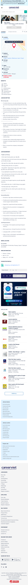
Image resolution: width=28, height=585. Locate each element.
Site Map (3, 487)
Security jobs (5, 407)
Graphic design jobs (7, 458)
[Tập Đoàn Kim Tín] (4, 346)
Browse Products (5, 502)
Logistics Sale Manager (14, 344)
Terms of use (4, 518)
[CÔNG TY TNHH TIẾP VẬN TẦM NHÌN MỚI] (4, 377)
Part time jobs (6, 447)
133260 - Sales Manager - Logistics (16, 351)
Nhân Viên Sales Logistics (14, 359)
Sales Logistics (12, 311)
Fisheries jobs (6, 414)
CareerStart (3, 489)
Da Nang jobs (5, 434)
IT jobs (4, 453)
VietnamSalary (4, 478)
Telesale (3, 548)
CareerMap (3, 480)
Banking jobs (5, 409)
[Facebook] (1, 567)
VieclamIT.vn (4, 531)
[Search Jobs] (25, 11)
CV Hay (2, 476)
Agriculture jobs (6, 411)
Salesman (3, 550)
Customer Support (5, 523)
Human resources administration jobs (11, 456)
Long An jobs (5, 432)
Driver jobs (5, 454)
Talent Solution (4, 501)
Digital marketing (5, 543)
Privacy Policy (4, 512)
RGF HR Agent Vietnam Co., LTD (15, 353)
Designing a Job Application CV (12, 265)
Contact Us (3, 533)
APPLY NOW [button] (14, 27)
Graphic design (4, 545)
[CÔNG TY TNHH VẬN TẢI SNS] (4, 321)
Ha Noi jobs (5, 427)
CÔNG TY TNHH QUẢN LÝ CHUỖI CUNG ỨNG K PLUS (14, 24)
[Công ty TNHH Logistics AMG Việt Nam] (4, 370)
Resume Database (5, 499)
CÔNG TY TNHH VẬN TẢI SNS (14, 320)
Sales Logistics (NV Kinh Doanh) (16, 384)
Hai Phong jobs (6, 435)
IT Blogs (3, 484)
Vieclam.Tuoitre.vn (5, 529)
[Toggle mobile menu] (2, 8)
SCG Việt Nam (11, 338)
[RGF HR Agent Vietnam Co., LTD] (4, 354)
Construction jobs (6, 406)
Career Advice (4, 482)
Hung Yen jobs (6, 437)
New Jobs (3, 474)
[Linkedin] (3, 567)
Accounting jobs (6, 404)
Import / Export (20, 58)
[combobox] (12, 11)
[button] (26, 1)
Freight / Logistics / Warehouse (10, 58)
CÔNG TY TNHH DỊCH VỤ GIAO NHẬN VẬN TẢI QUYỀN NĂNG (16, 361)
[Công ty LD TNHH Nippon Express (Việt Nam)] (4, 329)
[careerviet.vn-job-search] (5, 559)
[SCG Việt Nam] (4, 339)
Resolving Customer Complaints (8, 521)
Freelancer (3, 539)
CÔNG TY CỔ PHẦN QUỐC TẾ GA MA (15, 313)
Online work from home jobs (9, 446)
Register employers (5, 504)
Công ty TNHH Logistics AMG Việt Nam (16, 369)
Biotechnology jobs (7, 413)
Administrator (4, 552)
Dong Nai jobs (6, 430)
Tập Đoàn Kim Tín (12, 345)
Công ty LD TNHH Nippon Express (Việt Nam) (16, 330)
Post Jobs (3, 497)
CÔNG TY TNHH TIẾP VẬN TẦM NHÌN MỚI (16, 378)
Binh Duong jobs (6, 428)
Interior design (4, 541)
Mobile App (3, 485)
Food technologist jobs (8, 416)
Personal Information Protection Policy (9, 520)
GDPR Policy (3, 514)
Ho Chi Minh (5, 38)
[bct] (14, 581)
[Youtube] (6, 567)
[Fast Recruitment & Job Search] (14, 7)
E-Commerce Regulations (6, 516)
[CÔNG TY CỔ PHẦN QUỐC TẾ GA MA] (4, 314)
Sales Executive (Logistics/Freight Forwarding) (16, 376)
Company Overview (12, 31)
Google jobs (5, 449)
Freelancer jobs (6, 451)
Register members (5, 491)
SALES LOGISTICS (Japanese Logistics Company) (15, 327)
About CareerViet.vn (5, 511)
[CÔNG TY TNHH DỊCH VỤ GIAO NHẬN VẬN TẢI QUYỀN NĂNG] (4, 361)
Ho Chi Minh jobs (6, 425)
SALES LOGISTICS (12, 319)
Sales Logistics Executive (14, 336)
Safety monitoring (5, 547)
